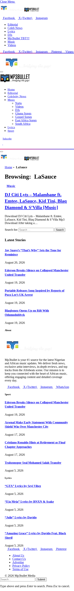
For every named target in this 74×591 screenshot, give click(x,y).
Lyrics (11, 31)
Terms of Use (20, 569)
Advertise (18, 562)
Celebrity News (17, 96)
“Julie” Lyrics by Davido (21, 517)
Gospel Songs (23, 117)
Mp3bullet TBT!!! (18, 38)
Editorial (13, 24)
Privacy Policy (21, 565)
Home (11, 89)
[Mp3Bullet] (19, 160)
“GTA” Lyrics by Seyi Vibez (23, 486)
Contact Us (19, 558)
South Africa (22, 123)
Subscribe (7, 138)
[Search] (1, 147)
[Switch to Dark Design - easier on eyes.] (1, 143)
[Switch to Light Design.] (4, 143)
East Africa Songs (26, 120)
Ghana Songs (23, 113)
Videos (12, 45)
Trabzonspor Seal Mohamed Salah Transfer (33, 462)
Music (11, 41)
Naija (18, 103)
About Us (18, 555)
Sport (11, 130)
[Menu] (1, 71)
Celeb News (15, 28)
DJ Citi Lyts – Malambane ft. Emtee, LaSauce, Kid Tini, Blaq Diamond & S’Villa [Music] (36, 201)
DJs (10, 34)
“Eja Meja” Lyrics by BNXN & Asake (29, 501)
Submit (41, 579)
